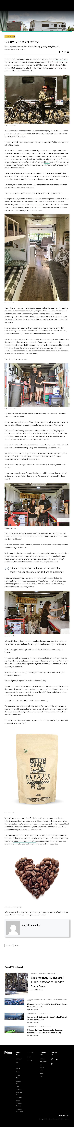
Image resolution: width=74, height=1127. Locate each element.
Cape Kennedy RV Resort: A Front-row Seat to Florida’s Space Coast (47, 981)
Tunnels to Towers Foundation (24, 841)
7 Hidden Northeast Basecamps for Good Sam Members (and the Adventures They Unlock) (45, 1031)
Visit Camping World (42, 1067)
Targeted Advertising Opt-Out (18, 1103)
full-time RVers (25, 133)
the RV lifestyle (32, 649)
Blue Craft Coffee (61, 59)
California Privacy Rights (18, 1083)
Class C (47, 162)
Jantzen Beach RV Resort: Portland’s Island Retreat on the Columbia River (47, 1018)
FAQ (17, 1062)
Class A (39, 204)
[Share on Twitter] (65, 52)
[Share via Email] (68, 52)
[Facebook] (52, 1059)
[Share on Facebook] (62, 52)
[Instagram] (52, 1064)
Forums (30, 1060)
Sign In (29, 1057)
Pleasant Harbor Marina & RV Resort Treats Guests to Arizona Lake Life (47, 1005)
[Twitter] (57, 1059)
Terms (17, 1072)
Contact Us (18, 1059)
